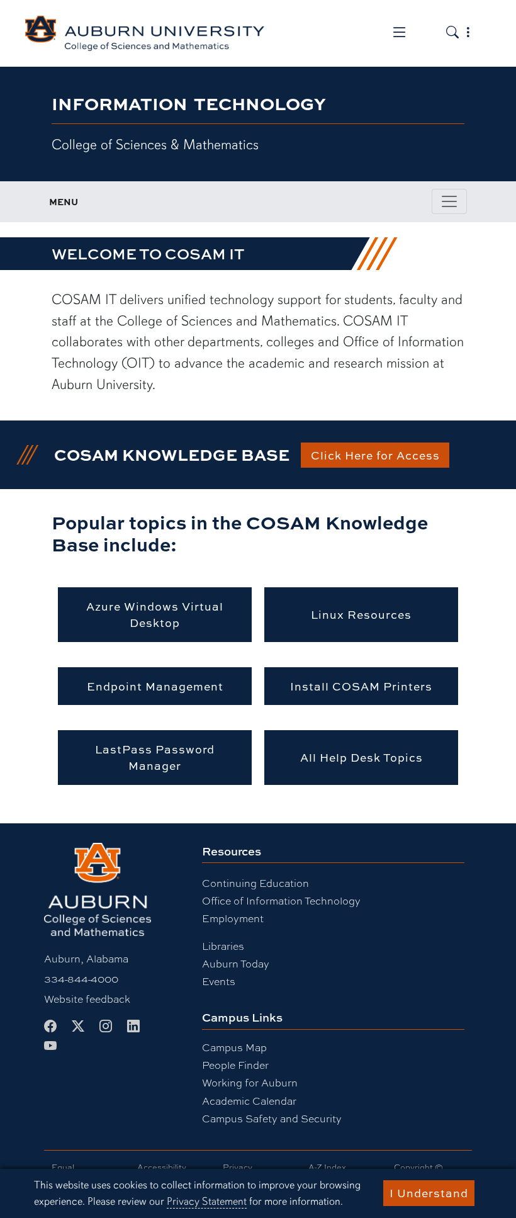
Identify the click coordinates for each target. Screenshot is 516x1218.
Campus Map (234, 1047)
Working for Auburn (250, 1082)
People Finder (235, 1064)
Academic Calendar (249, 1100)
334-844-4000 (81, 978)
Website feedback (87, 998)
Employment (233, 918)
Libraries (223, 946)
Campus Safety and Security (272, 1118)
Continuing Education (255, 883)
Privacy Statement (207, 1201)
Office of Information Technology (281, 900)
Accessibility (161, 1167)
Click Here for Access (375, 455)
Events (218, 981)
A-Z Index (327, 1167)
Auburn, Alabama (86, 958)
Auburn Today (235, 963)
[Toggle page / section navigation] (449, 201)
